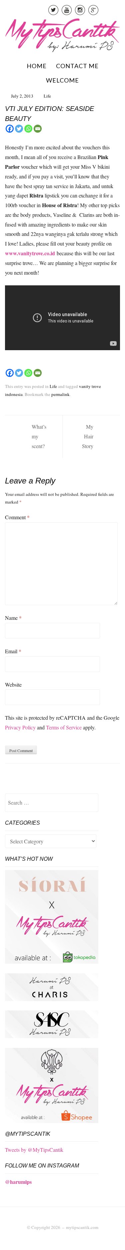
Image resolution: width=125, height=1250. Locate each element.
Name (13, 617)
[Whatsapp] (28, 129)
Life (47, 96)
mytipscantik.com (82, 1227)
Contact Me (77, 66)
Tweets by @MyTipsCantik (34, 1149)
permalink (60, 394)
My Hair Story (87, 436)
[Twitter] (19, 129)
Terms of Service (64, 727)
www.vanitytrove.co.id (30, 253)
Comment (17, 517)
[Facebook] (10, 129)
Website (13, 684)
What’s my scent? (39, 436)
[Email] (38, 129)
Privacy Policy (20, 727)
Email (13, 651)
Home (37, 66)
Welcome (62, 80)
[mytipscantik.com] (62, 34)
